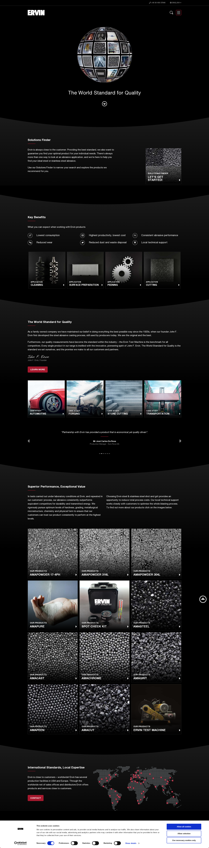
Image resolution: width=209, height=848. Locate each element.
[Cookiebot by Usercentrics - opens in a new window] (20, 843)
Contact (35, 798)
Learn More (37, 369)
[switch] (74, 843)
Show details (130, 843)
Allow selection (184, 834)
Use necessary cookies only (184, 840)
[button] (29, 441)
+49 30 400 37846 (158, 3)
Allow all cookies (184, 827)
